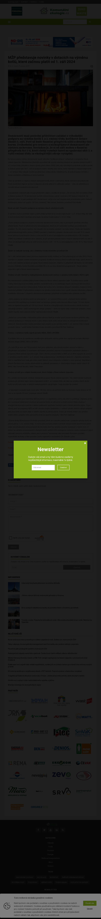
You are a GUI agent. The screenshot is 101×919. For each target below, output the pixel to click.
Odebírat (63, 467)
